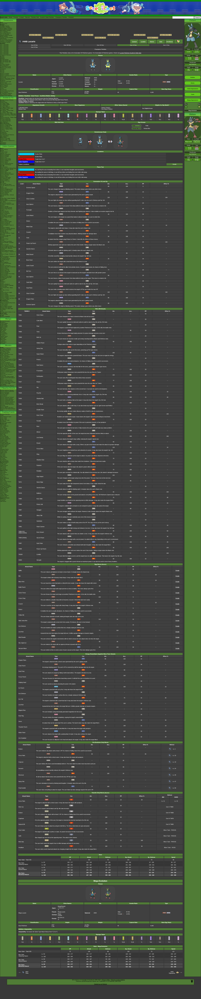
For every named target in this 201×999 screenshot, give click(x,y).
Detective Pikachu (4, 192)
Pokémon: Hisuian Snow (6, 127)
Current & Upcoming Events (7, 91)
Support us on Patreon (100, 984)
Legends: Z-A (3, 153)
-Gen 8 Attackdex (4, 52)
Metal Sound (29, 254)
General (134, 41)
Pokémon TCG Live (5, 181)
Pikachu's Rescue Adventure (7, 391)
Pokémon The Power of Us (6, 381)
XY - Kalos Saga (4, 111)
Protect (39, 359)
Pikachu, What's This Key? (6, 407)
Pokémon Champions (5, 154)
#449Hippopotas (172, 972)
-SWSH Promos (4, 465)
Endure (20, 749)
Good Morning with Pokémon (7, 134)
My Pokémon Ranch (5, 258)
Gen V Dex (166, 45)
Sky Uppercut (22, 643)
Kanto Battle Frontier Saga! (6, 108)
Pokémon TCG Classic (5, 422)
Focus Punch (22, 677)
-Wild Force (3, 493)
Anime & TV (8, 98)
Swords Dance (30, 249)
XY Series (2, 340)
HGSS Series (3, 337)
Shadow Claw (40, 459)
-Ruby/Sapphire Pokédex (6, 28)
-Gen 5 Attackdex (4, 49)
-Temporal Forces (4, 444)
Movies (8, 345)
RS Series (2, 331)
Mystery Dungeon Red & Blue (7, 273)
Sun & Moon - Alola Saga (6, 112)
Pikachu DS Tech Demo (6, 276)
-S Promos (2, 500)
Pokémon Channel (4, 269)
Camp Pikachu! (4, 394)
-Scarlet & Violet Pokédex (6, 39)
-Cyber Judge (3, 494)
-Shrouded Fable (4, 442)
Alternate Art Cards (4, 420)
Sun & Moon (3, 183)
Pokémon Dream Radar (6, 221)
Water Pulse (21, 732)
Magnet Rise (22, 710)
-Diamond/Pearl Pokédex (6, 29)
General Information (5, 321)
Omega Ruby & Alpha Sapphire (7, 198)
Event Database (4, 92)
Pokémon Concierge (5, 138)
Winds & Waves (4, 149)
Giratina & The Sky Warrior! (6, 363)
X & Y (1, 197)
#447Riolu (27, 972)
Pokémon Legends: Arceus (6, 169)
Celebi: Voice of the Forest (6, 354)
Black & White (3, 219)
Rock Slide (40, 498)
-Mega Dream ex (4, 474)
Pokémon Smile (4, 176)
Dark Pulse (40, 543)
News (1, 22)
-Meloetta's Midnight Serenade (7, 370)
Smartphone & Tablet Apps (6, 308)
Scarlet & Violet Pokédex (47, 17)
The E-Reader (3, 278)
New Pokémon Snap (5, 178)
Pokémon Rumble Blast (6, 229)
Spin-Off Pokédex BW (5, 62)
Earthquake (40, 376)
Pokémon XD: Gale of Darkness (8, 266)
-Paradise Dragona (4, 487)
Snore (20, 721)
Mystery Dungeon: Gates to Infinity (7, 225)
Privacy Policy (106, 980)
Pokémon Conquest (5, 227)
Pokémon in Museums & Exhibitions (6, 80)
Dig (37, 387)
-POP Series (3, 469)
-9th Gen (2, 70)
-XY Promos (3, 467)
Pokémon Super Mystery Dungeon (6, 209)
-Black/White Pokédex (5, 30)
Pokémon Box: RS (4, 270)
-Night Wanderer (4, 489)
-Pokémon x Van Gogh (5, 81)
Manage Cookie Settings (118, 980)
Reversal (21, 775)
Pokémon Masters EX (5, 160)
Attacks (152, 41)
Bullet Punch (21, 587)
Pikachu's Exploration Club (6, 400)
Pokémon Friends (4, 156)
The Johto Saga (4, 105)
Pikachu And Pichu (4, 392)
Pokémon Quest (4, 193)
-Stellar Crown (3, 441)
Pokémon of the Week (5, 67)
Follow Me (21, 615)
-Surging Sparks (4, 440)
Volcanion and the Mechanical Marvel (7, 378)
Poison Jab (40, 504)
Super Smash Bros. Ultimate (7, 194)
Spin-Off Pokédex (4, 59)
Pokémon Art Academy (5, 203)
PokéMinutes (3, 132)
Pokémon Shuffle (4, 206)
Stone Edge (40, 482)
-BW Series (3, 456)
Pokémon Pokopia (4, 155)
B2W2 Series (3, 339)
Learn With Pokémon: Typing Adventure (7, 234)
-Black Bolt (2, 434)
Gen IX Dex (34, 45)
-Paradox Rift (3, 446)
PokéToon (2, 130)
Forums (16, 17)
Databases (8, 20)
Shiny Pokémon (4, 122)
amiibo (1, 310)
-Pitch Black (3, 427)
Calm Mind (29, 282)
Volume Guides (3, 327)
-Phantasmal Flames (5, 431)
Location (143, 41)
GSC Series (3, 330)
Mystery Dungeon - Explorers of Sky (8, 252)
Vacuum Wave (22, 648)
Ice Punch (21, 688)
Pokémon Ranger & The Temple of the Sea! (8, 361)
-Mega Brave (3, 477)
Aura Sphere (29, 204)
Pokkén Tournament (5, 213)
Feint (27, 237)
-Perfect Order (3, 429)
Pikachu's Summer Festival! (7, 397)
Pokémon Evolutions (5, 126)
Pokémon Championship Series (7, 75)
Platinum (2, 240)
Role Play (21, 716)
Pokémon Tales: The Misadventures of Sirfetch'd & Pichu (7, 140)
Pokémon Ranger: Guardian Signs (6, 243)
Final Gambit (22, 788)
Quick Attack (30, 215)
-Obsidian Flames (4, 449)
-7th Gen (2, 72)
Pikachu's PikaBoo (4, 393)
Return (38, 381)
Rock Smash (40, 532)
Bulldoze (39, 493)
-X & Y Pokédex (4, 31)
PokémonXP (3, 77)
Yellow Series (3, 329)
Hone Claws (40, 315)
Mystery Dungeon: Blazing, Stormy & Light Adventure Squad (8, 246)
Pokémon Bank (3, 199)
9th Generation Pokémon (6, 93)
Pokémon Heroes (4, 355)
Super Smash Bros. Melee (6, 287)
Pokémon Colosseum (5, 265)
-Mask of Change (4, 491)
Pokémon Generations (5, 124)
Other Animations (4, 136)
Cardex (2, 63)
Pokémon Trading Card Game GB (8, 298)
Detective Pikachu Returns (6, 163)
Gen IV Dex (34, 47)
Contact (21, 17)
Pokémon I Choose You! (6, 380)
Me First (28, 271)
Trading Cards (8, 412)
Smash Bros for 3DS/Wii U (6, 215)
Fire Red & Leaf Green (5, 263)
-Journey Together (4, 437)
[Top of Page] (192, 981)
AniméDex (2, 101)
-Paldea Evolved (4, 450)
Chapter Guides (4, 325)
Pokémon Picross (4, 211)
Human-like (147, 128)
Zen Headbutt (22, 738)
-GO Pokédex (3, 38)
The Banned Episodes (5, 120)
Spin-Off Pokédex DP (5, 60)
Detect (28, 221)
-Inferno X (2, 475)
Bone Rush (29, 260)
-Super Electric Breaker (5, 486)
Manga (8, 319)
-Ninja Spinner (3, 472)
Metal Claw (29, 226)
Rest (38, 426)
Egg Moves (169, 41)
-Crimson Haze (3, 492)
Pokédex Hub (35, 17)
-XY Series (2, 455)
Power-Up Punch (31, 243)
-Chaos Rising (3, 428)
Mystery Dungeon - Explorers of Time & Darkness (8, 257)
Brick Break (40, 404)
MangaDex (2, 322)
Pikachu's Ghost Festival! (6, 398)
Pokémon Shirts (4, 86)
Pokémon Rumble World (6, 207)
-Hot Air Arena (3, 482)
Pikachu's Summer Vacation (7, 390)
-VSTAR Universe (4, 495)
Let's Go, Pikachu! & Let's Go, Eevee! (7, 186)
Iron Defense (22, 626)
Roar (38, 326)
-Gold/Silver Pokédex (5, 27)
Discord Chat (3, 89)
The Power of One (4, 351)
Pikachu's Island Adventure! (7, 399)
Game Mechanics (4, 65)
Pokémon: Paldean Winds (6, 129)
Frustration (40, 370)
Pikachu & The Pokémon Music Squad (7, 409)
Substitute (39, 521)
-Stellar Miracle (3, 488)
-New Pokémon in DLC (5, 94)
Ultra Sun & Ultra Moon (5, 184)
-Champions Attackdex (5, 55)
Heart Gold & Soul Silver (6, 241)
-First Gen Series (4, 460)
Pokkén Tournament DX (6, 191)
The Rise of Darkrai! (5, 362)
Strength (39, 560)
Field (147, 125)
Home (10, 17)
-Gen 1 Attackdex (4, 44)
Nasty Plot (21, 781)
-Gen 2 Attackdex (4, 45)
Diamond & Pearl (4, 239)
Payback (39, 465)
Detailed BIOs (3, 324)
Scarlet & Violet (4, 152)
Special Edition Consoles (6, 306)
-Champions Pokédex (5, 42)
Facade (39, 420)
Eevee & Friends (4, 406)
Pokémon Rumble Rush (6, 190)
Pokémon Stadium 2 (5, 284)
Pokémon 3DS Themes (5, 307)
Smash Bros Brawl (4, 259)
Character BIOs (4, 323)
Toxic (38, 331)
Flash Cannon (40, 526)
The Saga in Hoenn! (5, 107)
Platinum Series (4, 336)
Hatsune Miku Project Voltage (7, 78)
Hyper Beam (40, 354)
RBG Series (3, 328)
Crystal (2, 283)
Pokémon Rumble (4, 244)
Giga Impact (40, 476)
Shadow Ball (40, 398)
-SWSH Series (3, 452)
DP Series (2, 335)
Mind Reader (22, 637)
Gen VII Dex (100, 45)
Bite (19, 576)
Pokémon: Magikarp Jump (6, 189)
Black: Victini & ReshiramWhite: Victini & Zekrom (8, 368)
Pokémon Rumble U (5, 223)
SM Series (2, 343)
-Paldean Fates (3, 445)
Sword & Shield (3, 167)
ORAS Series (3, 342)
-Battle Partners (4, 484)
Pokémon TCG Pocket (5, 164)
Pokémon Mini (3, 286)
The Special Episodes (5, 119)
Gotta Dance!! (3, 396)
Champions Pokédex (61, 17)
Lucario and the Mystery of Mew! (8, 359)
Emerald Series (3, 333)
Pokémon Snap (3, 293)
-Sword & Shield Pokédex (6, 35)
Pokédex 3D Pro (4, 232)
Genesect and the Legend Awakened (6, 372)
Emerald (2, 264)
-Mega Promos (3, 463)
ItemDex (2, 56)
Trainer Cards (3, 417)
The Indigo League (4, 103)
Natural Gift (21, 824)
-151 (1, 448)
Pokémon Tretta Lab (5, 222)
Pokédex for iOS (4, 236)
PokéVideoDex (3, 133)
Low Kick (21, 631)
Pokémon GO (3, 157)
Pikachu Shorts (8, 388)
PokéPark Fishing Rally (5, 277)
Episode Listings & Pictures (6, 100)
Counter (28, 232)
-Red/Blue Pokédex (4, 26)
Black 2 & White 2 (4, 220)
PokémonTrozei (4, 275)
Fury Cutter (21, 830)
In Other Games (4, 304)
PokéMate (2, 279)
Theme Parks (3, 87)
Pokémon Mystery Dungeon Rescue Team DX (7, 174)
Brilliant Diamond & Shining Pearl (8, 168)
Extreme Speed (30, 187)
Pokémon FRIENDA (5, 316)
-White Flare (3, 435)
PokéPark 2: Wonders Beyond (7, 228)
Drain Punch (21, 665)
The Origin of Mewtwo (5, 348)
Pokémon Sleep (4, 162)
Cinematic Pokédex (5, 64)
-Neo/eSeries (3, 459)
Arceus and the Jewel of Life (7, 365)
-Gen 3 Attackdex (4, 46)
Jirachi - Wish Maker (5, 356)
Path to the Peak (4, 131)
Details (174, 164)
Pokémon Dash (4, 268)
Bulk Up (39, 337)
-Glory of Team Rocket (5, 481)
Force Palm (21, 755)
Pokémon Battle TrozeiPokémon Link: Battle (8, 201)
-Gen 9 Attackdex (4, 53)
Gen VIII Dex (67, 45)
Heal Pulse (29, 288)
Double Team (40, 409)
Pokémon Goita (4, 314)
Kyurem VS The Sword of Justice (8, 369)
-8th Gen (2, 71)
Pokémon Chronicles (5, 118)
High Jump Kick (22, 620)
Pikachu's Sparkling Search (6, 403)
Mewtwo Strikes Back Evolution (7, 382)
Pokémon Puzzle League (6, 292)
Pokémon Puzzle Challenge (6, 285)
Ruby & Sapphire (4, 262)
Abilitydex (2, 58)
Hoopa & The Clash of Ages (7, 376)
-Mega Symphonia (4, 478)
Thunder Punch (22, 727)
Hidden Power (40, 343)
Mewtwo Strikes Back (5, 349)
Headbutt (21, 847)
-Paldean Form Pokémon (6, 95)
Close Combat (30, 198)
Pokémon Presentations (6, 84)
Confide (39, 554)
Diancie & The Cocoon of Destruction (6, 375)
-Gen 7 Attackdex (4, 51)
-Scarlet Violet (3, 451)
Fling (38, 454)
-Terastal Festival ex (5, 485)
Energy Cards (3, 419)
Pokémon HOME (4, 170)
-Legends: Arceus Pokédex (6, 37)
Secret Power (40, 537)
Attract (38, 432)
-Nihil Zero (2, 473)
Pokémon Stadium (4, 297)
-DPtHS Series (3, 457)
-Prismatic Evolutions (5, 438)
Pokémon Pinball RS (5, 271)
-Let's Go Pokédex (4, 34)
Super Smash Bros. (5, 299)
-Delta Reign (3, 424)
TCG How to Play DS (5, 235)
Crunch (20, 604)
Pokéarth (71, 17)
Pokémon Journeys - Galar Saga (8, 114)
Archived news (3, 23)
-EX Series (2, 458)
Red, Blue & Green (4, 290)
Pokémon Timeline (4, 73)
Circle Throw (22, 592)
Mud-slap (21, 841)
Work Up (20, 807)
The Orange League (5, 104)
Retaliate (39, 471)
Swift (19, 836)
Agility (20, 570)
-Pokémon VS (3, 496)
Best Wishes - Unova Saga (6, 110)
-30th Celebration (4, 426)
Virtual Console (3, 305)
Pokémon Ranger (4, 272)
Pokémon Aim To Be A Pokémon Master (8, 116)
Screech (20, 768)
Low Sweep (40, 437)
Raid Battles (3, 421)
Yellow (1, 291)
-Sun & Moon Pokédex (5, 33)
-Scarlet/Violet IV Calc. (5, 66)
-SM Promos (3, 466)
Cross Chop (21, 598)
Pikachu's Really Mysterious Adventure (7, 405)
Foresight (29, 210)
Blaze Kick (21, 581)
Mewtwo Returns (4, 353)
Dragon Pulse (30, 193)
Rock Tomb (40, 415)
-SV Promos (3, 464)
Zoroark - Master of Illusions (7, 366)
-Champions (3, 68)
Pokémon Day (3, 82)
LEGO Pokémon (4, 85)
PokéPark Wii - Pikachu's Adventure (6, 249)
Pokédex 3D (3, 230)
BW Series (2, 338)
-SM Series (2, 453)
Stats (160, 41)
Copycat (20, 762)
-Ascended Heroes (4, 430)
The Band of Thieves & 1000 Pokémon (7, 205)
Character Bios (3, 102)
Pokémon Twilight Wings (6, 125)
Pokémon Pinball (4, 294)
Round (38, 443)
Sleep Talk (39, 515)
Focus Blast (40, 448)
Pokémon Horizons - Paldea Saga (8, 117)
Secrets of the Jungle (5, 383)
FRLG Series (3, 332)
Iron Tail (20, 699)
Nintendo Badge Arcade (6, 217)
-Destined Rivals (4, 436)
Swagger (39, 510)
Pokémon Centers (4, 74)
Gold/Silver (2, 281)
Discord (27, 17)
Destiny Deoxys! (4, 358)
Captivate (21, 818)
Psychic (39, 393)
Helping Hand (22, 682)
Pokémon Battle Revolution (6, 250)
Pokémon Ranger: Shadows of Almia (7, 254)
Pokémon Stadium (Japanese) (7, 295)
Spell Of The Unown (5, 352)
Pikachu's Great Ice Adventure (7, 401)
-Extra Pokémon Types (5, 416)
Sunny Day (40, 348)
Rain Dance (40, 365)
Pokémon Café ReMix (5, 159)
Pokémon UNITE (4, 161)
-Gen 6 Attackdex (4, 50)
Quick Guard (30, 265)
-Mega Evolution (4, 433)
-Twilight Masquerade (5, 443)
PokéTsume (3, 144)
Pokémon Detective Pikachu (7, 385)
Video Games (8, 146)
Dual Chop (21, 671)
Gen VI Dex (133, 45)
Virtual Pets (3, 309)
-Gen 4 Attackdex (4, 48)
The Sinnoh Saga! (4, 109)
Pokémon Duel (3, 214)
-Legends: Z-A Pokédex (6, 41)
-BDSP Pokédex (4, 36)
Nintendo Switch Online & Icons (7, 312)
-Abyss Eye (3, 471)
